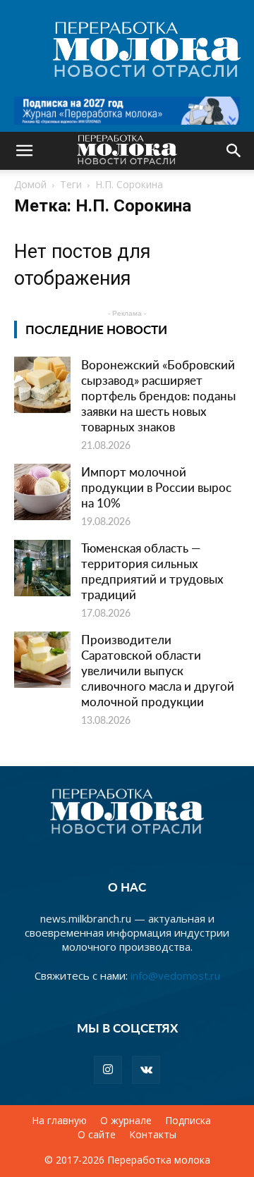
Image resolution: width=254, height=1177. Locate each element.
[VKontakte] (146, 1070)
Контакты (152, 1134)
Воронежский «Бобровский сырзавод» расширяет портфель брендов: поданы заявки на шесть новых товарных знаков (158, 395)
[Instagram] (108, 1070)
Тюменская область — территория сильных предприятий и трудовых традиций (152, 571)
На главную (59, 1120)
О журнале (126, 1120)
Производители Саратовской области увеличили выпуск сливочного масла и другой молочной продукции (157, 670)
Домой (30, 184)
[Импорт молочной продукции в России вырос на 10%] (42, 492)
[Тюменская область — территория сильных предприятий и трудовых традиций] (42, 568)
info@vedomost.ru (175, 975)
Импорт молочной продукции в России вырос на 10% (156, 487)
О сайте (97, 1134)
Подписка (188, 1120)
